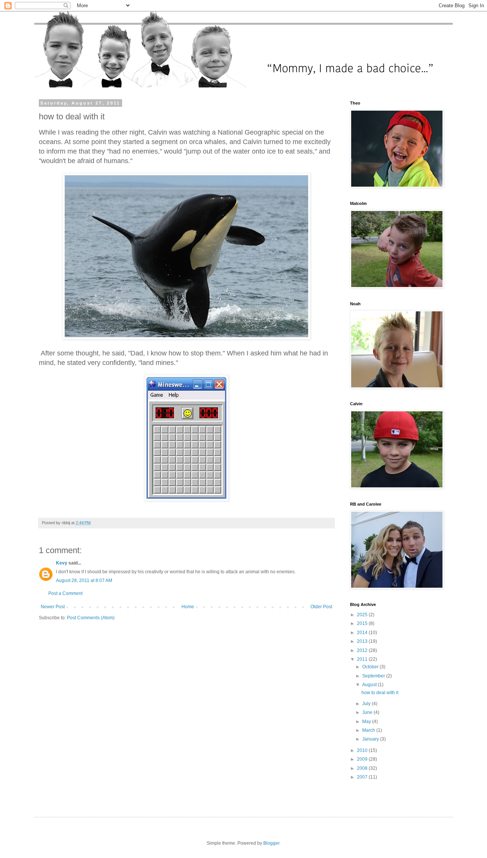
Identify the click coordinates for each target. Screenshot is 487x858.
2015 (363, 623)
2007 (363, 777)
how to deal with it (379, 692)
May (367, 721)
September (374, 676)
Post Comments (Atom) (91, 617)
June (368, 712)
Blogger (271, 843)
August (370, 684)
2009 (363, 759)
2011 (363, 659)
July (367, 703)
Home (187, 606)
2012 (363, 650)
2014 (363, 632)
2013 (363, 641)
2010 (363, 750)
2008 (363, 768)
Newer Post (53, 606)
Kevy (61, 563)
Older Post (321, 606)
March (369, 730)
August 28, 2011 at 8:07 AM (84, 580)
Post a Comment (65, 593)
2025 (363, 614)
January (371, 739)
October (371, 666)
